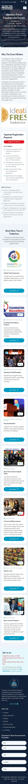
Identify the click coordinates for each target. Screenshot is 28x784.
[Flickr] (26, 2)
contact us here (16, 671)
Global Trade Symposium (11, 273)
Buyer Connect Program (11, 620)
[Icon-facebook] (26, 1)
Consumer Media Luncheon (12, 521)
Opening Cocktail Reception (12, 372)
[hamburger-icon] (25, 7)
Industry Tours (8, 571)
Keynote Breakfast (9, 423)
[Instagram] (23, 1)
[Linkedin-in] (21, 1)
